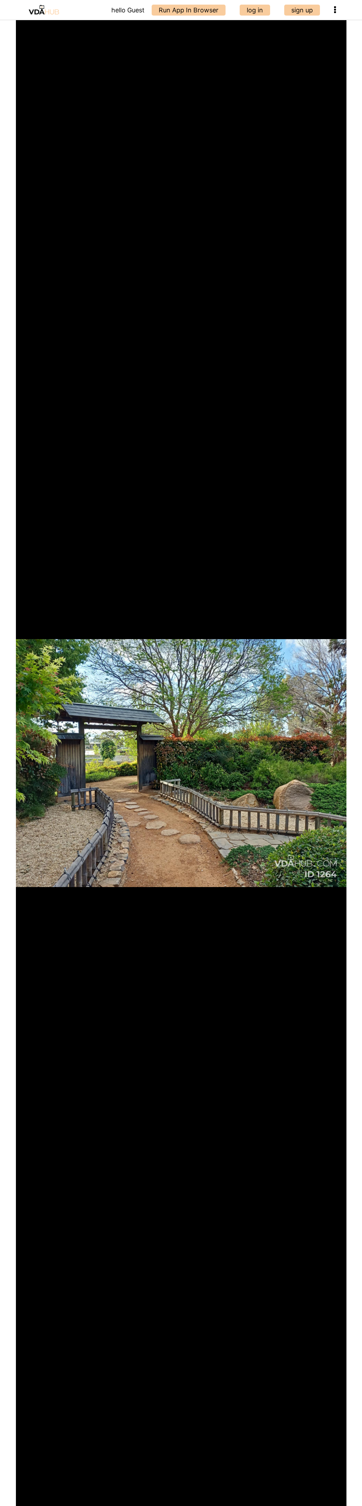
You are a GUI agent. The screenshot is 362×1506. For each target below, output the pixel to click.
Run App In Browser (188, 10)
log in (255, 10)
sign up (302, 10)
